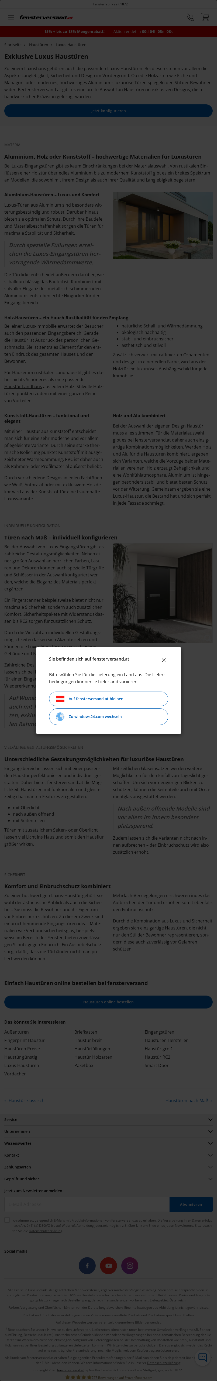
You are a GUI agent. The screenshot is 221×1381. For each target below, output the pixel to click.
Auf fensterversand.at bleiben (96, 698)
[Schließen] (164, 660)
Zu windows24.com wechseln (95, 716)
